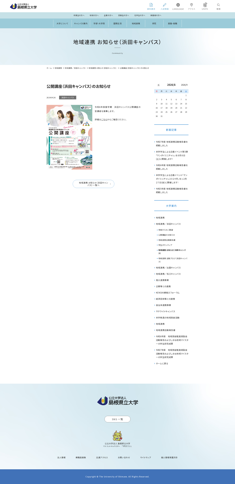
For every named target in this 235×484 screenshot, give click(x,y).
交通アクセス (102, 457)
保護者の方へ (155, 15)
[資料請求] (151, 6)
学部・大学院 (99, 23)
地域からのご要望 (165, 230)
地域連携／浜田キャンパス (168, 223)
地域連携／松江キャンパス (168, 273)
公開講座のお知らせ (166, 235)
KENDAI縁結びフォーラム (168, 292)
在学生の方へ (139, 15)
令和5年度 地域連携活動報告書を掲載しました (172, 190)
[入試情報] (164, 6)
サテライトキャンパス (165, 311)
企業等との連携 (163, 286)
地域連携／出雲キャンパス (168, 267)
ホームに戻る (162, 363)
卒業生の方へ (79, 15)
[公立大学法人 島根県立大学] (23, 6)
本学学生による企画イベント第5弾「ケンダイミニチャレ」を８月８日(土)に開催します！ (172, 155)
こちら (104, 119)
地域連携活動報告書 (167, 240)
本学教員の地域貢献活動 (168, 317)
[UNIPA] (205, 6)
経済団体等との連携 (165, 298)
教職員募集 (81, 457)
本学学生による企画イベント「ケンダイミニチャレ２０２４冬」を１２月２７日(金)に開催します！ (171, 179)
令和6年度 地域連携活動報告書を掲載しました (172, 167)
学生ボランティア (165, 245)
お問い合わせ (124, 457)
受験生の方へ (123, 15)
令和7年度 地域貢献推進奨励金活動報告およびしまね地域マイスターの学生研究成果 (172, 353)
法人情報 (61, 457)
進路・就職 (172, 23)
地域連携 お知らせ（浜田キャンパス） (172, 251)
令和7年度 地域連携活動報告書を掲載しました (172, 143)
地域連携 (136, 23)
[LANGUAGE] (178, 6)
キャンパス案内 (81, 23)
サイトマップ (145, 457)
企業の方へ (108, 15)
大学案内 (171, 205)
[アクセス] (191, 6)
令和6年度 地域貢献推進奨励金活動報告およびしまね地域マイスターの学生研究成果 (172, 340)
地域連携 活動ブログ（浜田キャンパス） (172, 260)
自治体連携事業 (163, 305)
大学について (63, 23)
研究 (154, 23)
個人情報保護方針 (169, 457)
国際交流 (117, 23)
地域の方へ (94, 15)
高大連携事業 (162, 280)
